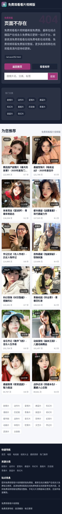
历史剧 (32, 107)
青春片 (42, 107)
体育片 (17, 425)
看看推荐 (45, 66)
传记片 (49, 425)
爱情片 (32, 100)
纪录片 (49, 419)
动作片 (21, 100)
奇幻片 (21, 114)
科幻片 (10, 107)
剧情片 (10, 100)
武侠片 (6, 431)
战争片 (17, 419)
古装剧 (17, 431)
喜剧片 (21, 107)
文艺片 (38, 425)
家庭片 (10, 114)
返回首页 (17, 66)
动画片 (6, 425)
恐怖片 (38, 419)
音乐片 (28, 419)
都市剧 (6, 419)
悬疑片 (42, 100)
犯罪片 (28, 425)
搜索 (52, 76)
